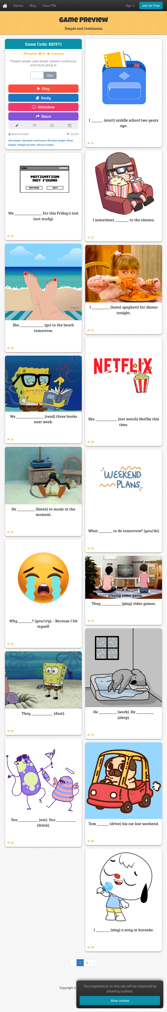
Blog (33, 5)
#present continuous (34, 140)
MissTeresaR (19, 134)
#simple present (26, 144)
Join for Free (151, 5)
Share (45, 116)
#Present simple (56, 140)
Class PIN (49, 5)
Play (45, 88)
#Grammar (14, 140)
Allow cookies (120, 1000)
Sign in (130, 5)
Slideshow (45, 106)
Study (45, 97)
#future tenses (45, 144)
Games (18, 5)
